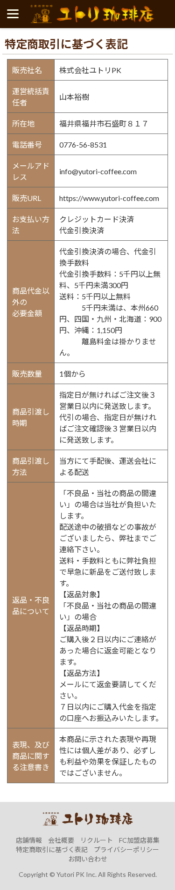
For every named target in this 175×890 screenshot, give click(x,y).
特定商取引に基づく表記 (52, 849)
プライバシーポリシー (126, 849)
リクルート (96, 840)
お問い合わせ (87, 859)
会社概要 (61, 840)
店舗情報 (29, 840)
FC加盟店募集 (139, 840)
